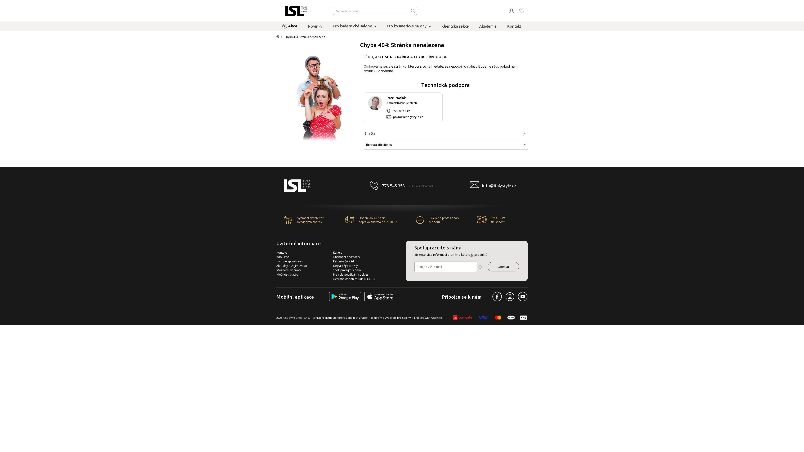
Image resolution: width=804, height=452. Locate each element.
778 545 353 (393, 186)
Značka (370, 133)
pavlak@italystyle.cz (408, 117)
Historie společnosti (289, 261)
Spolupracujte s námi (347, 270)
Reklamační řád (343, 261)
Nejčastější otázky (345, 266)
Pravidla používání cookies (350, 274)
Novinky (315, 26)
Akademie (488, 26)
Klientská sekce (455, 26)
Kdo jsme (282, 257)
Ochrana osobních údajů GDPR (354, 279)
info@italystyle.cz (499, 186)
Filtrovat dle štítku (378, 145)
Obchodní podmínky (346, 257)
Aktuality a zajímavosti (291, 266)
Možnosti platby (287, 274)
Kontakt (514, 26)
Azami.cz (436, 318)
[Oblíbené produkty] (521, 11)
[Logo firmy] (296, 11)
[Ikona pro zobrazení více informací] (480, 267)
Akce (292, 26)
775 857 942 (401, 111)
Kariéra (338, 252)
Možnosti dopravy (288, 270)
